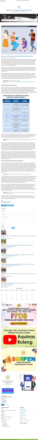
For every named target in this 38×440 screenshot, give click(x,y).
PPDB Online (22, 417)
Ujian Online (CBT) (23, 418)
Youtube (5, 425)
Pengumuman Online (23, 415)
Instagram (6, 424)
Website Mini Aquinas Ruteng (24, 420)
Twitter (5, 423)
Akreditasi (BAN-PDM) (23, 409)
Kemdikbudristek (22, 414)
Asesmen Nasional (23, 410)
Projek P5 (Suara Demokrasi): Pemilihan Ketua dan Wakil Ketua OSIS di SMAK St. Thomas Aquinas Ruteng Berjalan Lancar (17, 255)
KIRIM (3, 225)
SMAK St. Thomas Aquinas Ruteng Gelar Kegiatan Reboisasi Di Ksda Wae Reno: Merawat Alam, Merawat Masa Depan (17, 246)
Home (18, 20)
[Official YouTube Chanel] (19, 337)
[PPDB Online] (19, 314)
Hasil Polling (7, 404)
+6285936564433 (7, 426)
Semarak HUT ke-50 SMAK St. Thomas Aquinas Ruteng (19, 174)
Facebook (5, 422)
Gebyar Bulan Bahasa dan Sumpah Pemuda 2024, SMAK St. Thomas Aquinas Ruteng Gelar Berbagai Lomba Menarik (18, 283)
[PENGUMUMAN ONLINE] (19, 359)
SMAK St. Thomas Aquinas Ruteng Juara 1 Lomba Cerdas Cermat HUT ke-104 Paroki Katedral (18, 274)
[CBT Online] (19, 383)
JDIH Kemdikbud (22, 412)
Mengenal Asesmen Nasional (14, 80)
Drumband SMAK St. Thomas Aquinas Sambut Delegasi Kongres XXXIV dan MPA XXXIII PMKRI (18, 236)
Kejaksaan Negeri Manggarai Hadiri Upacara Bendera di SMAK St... (8, 2)
